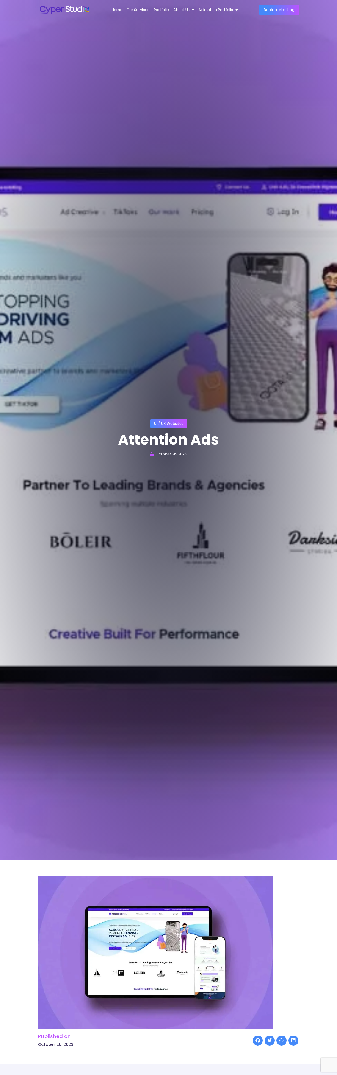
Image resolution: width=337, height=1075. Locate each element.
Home (116, 9)
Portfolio (161, 9)
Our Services (138, 9)
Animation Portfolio (216, 9)
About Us (181, 9)
